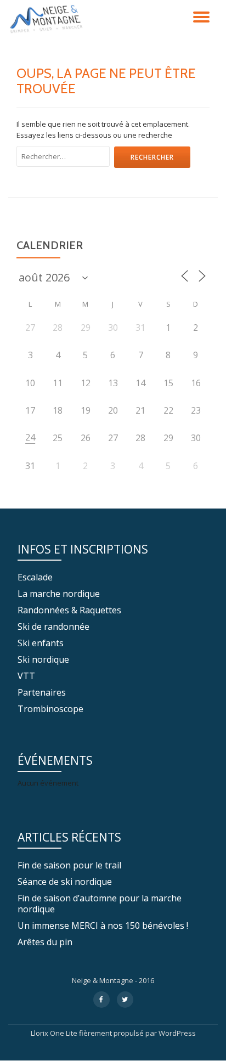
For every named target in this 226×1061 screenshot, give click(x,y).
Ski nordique (43, 659)
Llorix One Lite (55, 1033)
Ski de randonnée (53, 626)
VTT (26, 676)
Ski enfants (41, 643)
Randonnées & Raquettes (69, 610)
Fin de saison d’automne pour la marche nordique (100, 903)
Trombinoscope (50, 709)
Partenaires (42, 692)
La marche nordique (59, 594)
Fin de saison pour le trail (69, 865)
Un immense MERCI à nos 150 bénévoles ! (103, 925)
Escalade (35, 577)
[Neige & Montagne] (48, 19)
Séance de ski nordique (65, 882)
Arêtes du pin (45, 942)
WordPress (177, 1033)
